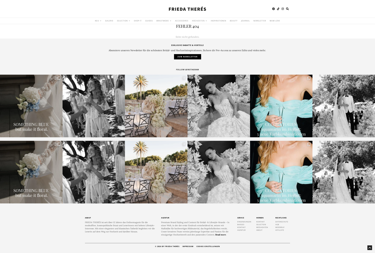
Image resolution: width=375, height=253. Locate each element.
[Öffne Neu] (101, 21)
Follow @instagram (187, 69)
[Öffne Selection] (129, 21)
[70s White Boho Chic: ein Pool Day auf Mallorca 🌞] (94, 106)
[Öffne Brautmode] (170, 21)
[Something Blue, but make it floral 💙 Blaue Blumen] (31, 106)
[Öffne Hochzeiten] (206, 21)
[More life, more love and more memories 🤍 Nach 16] (343, 106)
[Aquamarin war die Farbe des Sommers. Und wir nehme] (281, 106)
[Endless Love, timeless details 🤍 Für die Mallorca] (156, 106)
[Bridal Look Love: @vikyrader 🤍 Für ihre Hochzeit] (219, 106)
